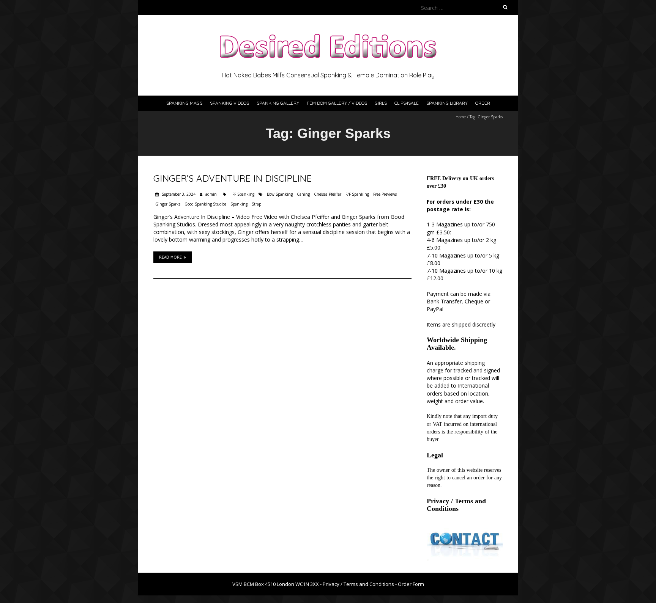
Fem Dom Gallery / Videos (337, 103)
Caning (303, 194)
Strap (256, 204)
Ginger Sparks (167, 204)
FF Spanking (243, 194)
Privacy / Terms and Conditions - (360, 584)
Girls (381, 103)
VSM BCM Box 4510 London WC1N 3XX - (277, 584)
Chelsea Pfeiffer (327, 194)
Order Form (411, 584)
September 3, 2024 (178, 194)
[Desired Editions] (328, 34)
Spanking (239, 204)
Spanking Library (447, 103)
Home (461, 116)
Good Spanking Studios (205, 204)
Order (482, 103)
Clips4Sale (406, 103)
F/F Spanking (357, 194)
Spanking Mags (184, 103)
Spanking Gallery (278, 103)
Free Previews (385, 194)
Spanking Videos (229, 103)
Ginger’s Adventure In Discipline (232, 178)
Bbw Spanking (280, 194)
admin (211, 194)
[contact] (465, 527)
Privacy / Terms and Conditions (456, 504)
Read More (170, 257)
